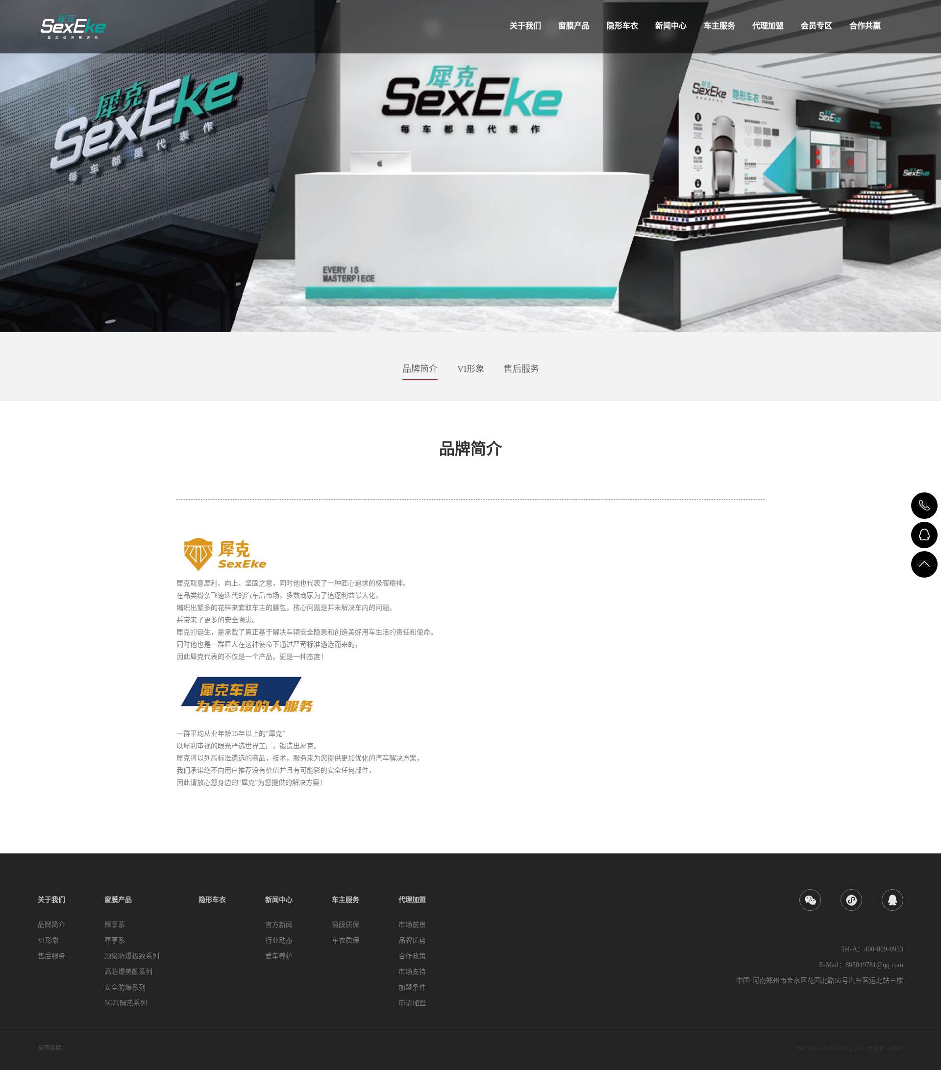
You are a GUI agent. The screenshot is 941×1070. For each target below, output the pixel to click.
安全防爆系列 (125, 987)
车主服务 (719, 26)
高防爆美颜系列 (128, 971)
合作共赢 (865, 26)
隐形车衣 (622, 26)
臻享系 (114, 924)
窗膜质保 (345, 924)
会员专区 (816, 26)
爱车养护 (279, 956)
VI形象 (470, 369)
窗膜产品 (574, 26)
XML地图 (865, 1049)
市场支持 (412, 971)
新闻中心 (671, 26)
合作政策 (412, 956)
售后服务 (521, 369)
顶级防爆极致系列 (131, 956)
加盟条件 (412, 987)
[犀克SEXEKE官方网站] (73, 25)
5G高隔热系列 (125, 1003)
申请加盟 (412, 1003)
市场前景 (412, 924)
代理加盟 (768, 26)
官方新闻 (279, 924)
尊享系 (114, 940)
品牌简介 (420, 369)
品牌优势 (412, 940)
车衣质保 (345, 940)
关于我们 (525, 26)
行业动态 (279, 940)
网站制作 (891, 1049)
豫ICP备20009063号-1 (824, 1049)
